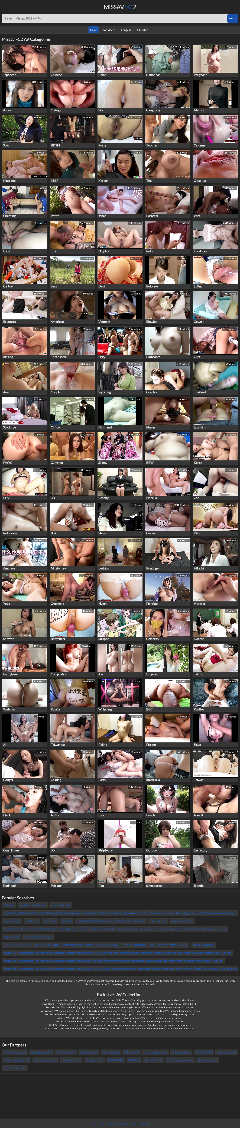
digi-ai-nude (11, 936)
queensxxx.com (207, 1060)
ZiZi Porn (134, 1060)
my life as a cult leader (33, 905)
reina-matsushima (182, 921)
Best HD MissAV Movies (59, 1007)
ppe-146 (67, 921)
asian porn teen (181, 1052)
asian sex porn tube (155, 1052)
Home (93, 29)
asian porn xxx (94, 1060)
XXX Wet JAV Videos (61, 1024)
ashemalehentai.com (16, 1060)
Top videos (109, 29)
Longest (126, 29)
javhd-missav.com (15, 1052)
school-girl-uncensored (38, 936)
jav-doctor (32, 921)
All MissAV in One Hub (69, 1017)
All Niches (142, 29)
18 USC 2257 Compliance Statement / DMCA (115, 1123)
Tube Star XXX (66, 1052)
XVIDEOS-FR (204, 1052)
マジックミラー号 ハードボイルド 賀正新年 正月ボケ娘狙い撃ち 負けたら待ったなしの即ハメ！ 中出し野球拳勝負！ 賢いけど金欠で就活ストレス (95, 944)
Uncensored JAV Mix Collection (57, 1010)
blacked (9, 905)
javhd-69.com (153, 1060)
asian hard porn (226, 1052)
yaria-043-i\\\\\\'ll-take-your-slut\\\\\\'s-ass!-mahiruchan (111, 921)
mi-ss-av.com (158, 921)
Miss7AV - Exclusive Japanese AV (63, 1014)
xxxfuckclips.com (14, 1068)
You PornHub (111, 1052)
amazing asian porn (45, 1060)
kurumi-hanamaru (203, 944)
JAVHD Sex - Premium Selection (59, 1003)
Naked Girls (51, 1028)
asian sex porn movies (180, 1060)
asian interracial (60, 905)
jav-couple (50, 921)
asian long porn (71, 1060)
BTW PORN (115, 1060)
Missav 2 (120, 7)
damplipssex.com (41, 1052)
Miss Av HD (131, 1052)
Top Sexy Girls (88, 1052)
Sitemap (144, 1123)
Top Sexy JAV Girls (66, 1021)
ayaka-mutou (12, 921)
